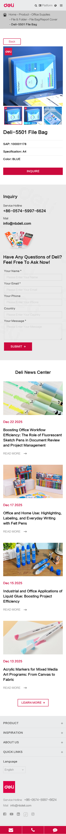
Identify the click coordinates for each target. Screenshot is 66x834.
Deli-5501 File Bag (24, 24)
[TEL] (33, 830)
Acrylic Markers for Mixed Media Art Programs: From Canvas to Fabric (30, 674)
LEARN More (31, 702)
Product (24, 14)
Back (12, 41)
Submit (17, 346)
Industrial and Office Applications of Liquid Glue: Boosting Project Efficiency (32, 596)
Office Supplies (40, 14)
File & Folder (19, 19)
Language (10, 761)
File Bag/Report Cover (43, 19)
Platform (47, 5)
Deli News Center (33, 372)
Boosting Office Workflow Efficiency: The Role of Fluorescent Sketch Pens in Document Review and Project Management (32, 437)
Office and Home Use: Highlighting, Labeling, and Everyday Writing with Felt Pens (32, 518)
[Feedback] (55, 830)
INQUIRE (33, 171)
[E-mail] (11, 830)
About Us (11, 742)
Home (12, 14)
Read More (12, 453)
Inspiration (13, 732)
